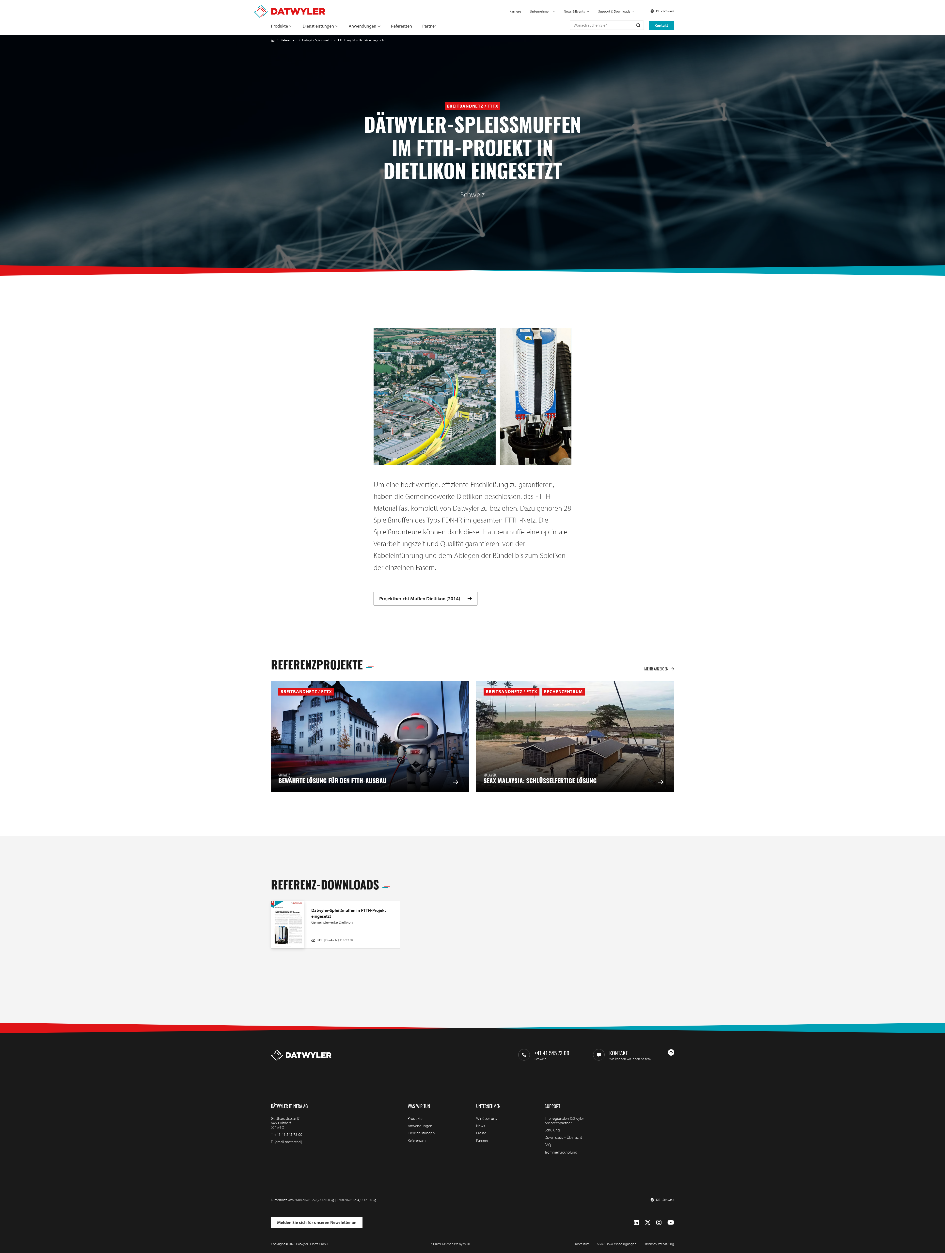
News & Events (574, 11)
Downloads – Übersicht (563, 1137)
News (480, 1125)
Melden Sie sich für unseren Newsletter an (316, 1222)
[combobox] (607, 25)
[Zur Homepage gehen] (289, 7)
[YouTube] (670, 1222)
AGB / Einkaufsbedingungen (616, 1244)
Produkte (279, 26)
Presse (481, 1132)
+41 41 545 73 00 (288, 1134)
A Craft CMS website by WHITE (451, 1244)
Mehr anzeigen (656, 669)
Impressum (581, 1244)
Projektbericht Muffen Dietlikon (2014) (419, 599)
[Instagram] (659, 1222)
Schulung (552, 1129)
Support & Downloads (614, 11)
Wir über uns (486, 1118)
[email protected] (288, 1141)
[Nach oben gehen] (671, 1052)
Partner (429, 26)
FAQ (548, 1144)
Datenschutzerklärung (659, 1244)
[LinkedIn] (636, 1222)
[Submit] (638, 25)
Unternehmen (540, 11)
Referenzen (401, 26)
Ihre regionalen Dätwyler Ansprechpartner (564, 1120)
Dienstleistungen (318, 26)
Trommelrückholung (561, 1152)
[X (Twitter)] (648, 1222)
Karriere (515, 11)
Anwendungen (362, 26)
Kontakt (661, 25)
